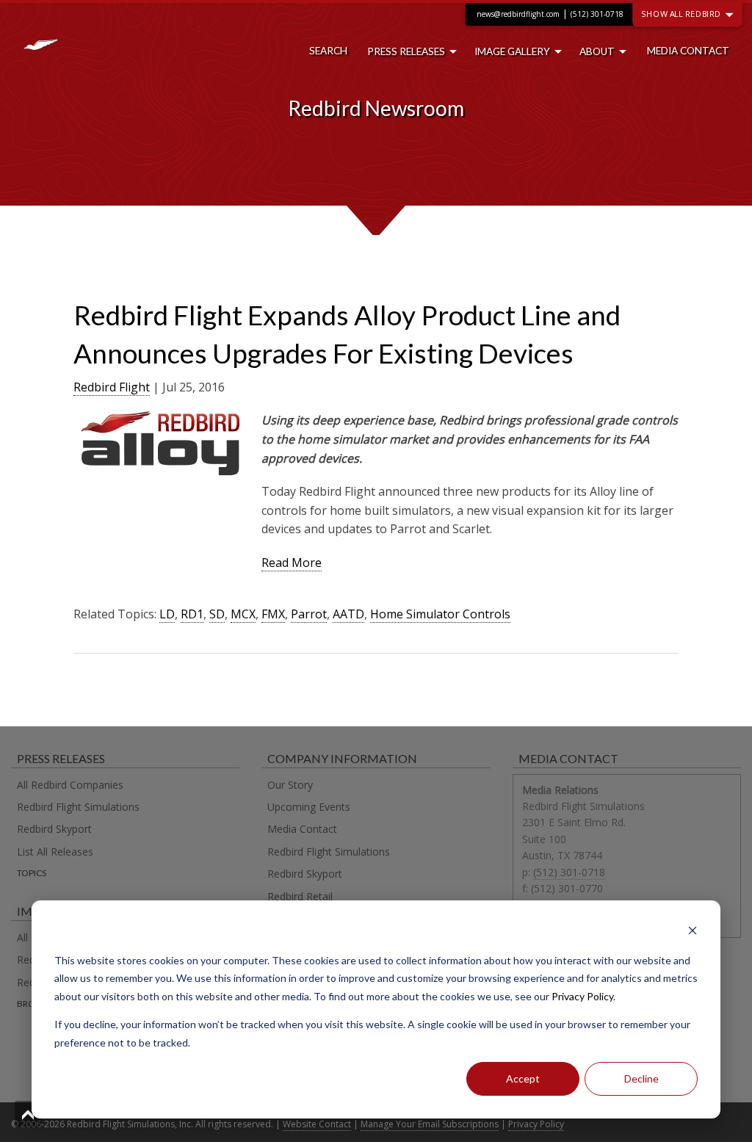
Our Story (290, 785)
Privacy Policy (582, 996)
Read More (291, 562)
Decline (641, 1078)
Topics (31, 872)
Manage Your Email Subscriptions (430, 1124)
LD (167, 614)
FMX (273, 614)
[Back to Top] (28, 1114)
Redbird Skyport (54, 829)
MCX (243, 614)
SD (217, 614)
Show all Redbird (682, 13)
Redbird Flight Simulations (78, 807)
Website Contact (317, 1124)
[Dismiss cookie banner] (692, 932)
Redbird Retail (300, 896)
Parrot (309, 614)
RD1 (192, 614)
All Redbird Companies (70, 785)
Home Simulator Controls (440, 614)
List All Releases (55, 852)
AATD (348, 614)
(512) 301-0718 (597, 14)
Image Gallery (512, 51)
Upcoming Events (308, 807)
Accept (523, 1078)
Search (328, 51)
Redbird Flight (111, 387)
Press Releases (406, 51)
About (597, 51)
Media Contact (688, 51)
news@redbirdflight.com (518, 14)
